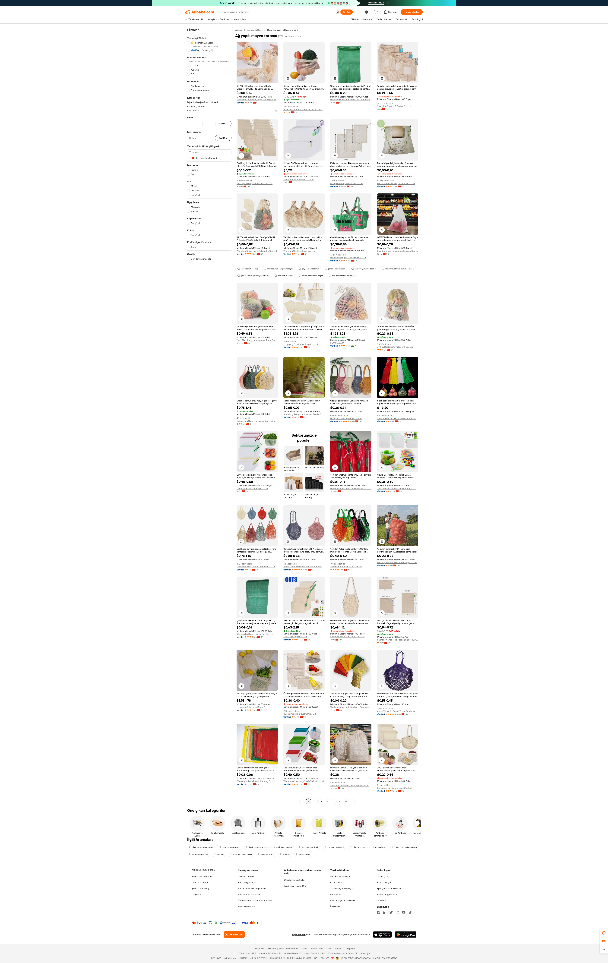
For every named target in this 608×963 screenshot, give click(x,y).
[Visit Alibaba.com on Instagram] (397, 912)
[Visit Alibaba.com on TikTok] (410, 912)
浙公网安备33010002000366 (355, 958)
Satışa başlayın (384, 882)
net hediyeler (380, 847)
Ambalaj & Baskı (255, 30)
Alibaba (238, 30)
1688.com (271, 948)
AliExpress (259, 948)
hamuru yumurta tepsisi (365, 269)
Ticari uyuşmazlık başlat (341, 888)
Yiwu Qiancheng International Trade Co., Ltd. (257, 340)
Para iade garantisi (247, 882)
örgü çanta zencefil (257, 847)
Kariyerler (196, 894)
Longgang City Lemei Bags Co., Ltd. (300, 344)
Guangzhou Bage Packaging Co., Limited (256, 421)
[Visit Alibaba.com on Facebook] (378, 912)
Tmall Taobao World (288, 948)
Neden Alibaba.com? (202, 876)
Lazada (304, 948)
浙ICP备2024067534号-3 (384, 958)
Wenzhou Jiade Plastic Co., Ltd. (298, 179)
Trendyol (337, 948)
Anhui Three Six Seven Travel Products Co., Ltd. (304, 566)
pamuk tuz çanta (285, 276)
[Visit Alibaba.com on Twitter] (391, 912)
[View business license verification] (332, 958)
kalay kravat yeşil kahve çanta (398, 269)
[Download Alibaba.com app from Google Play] (405, 934)
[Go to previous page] (302, 801)
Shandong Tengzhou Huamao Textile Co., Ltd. (304, 414)
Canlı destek (336, 882)
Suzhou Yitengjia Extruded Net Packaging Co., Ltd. (397, 418)
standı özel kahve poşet (312, 276)
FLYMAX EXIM (337, 342)
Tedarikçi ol (382, 876)
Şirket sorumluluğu (201, 888)
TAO (329, 948)
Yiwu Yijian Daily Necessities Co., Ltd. (254, 183)
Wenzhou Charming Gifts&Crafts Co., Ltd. (257, 251)
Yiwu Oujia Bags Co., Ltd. (295, 636)
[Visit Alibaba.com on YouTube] (404, 912)
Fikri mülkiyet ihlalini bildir (342, 900)
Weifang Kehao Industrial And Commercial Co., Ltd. (350, 99)
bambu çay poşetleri (231, 847)
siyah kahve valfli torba (202, 847)
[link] (604, 933)
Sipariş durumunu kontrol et (390, 888)
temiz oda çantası (284, 847)
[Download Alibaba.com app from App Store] (382, 934)
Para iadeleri (336, 894)
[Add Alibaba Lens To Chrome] (234, 934)
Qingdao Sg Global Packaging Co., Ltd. (255, 634)
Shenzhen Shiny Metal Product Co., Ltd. (256, 566)
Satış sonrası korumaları (249, 894)
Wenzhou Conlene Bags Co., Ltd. (299, 251)
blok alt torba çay (200, 854)
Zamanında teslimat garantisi (252, 888)
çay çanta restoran (310, 269)
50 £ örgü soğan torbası (406, 847)
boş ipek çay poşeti (335, 847)
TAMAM (223, 123)
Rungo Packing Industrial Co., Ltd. (346, 183)
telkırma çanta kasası (242, 854)
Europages (350, 948)
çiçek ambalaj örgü (309, 847)
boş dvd (220, 854)
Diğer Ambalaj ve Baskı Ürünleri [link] (282, 30)
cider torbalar (359, 847)
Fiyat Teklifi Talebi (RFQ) (295, 886)
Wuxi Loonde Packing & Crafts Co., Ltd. (396, 183)
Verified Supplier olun (387, 894)
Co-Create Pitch (200, 882)
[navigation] (209, 416)
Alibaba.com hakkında (203, 869)
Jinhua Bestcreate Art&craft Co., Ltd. (395, 347)
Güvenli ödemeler (246, 876)
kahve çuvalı (304, 854)
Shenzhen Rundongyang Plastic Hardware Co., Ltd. (257, 99)
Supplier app (299, 934)
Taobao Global (317, 948)
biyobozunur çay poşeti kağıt (280, 269)
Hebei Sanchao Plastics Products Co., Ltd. (350, 488)
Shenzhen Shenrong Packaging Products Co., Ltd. (304, 109)
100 (346, 801)
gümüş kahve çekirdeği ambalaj (255, 276)
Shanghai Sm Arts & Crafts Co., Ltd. (394, 106)
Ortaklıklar (381, 900)
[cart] (376, 12)
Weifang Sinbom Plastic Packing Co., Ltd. (397, 562)
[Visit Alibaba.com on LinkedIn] (385, 912)
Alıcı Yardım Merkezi (340, 876)
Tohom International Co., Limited (346, 566)
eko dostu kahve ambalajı (343, 276)
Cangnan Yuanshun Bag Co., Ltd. (252, 488)
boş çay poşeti (267, 854)
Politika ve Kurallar (246, 906)
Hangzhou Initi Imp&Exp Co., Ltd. (346, 418)
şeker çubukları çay (336, 269)
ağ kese (286, 854)
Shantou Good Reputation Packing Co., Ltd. (397, 251)
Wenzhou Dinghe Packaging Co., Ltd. (348, 257)
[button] (337, 12)
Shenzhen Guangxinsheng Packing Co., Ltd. (397, 488)
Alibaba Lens (208, 934)
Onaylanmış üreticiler (294, 880)
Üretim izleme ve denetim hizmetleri (255, 900)
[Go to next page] (353, 801)
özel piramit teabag (249, 269)
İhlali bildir (335, 906)
